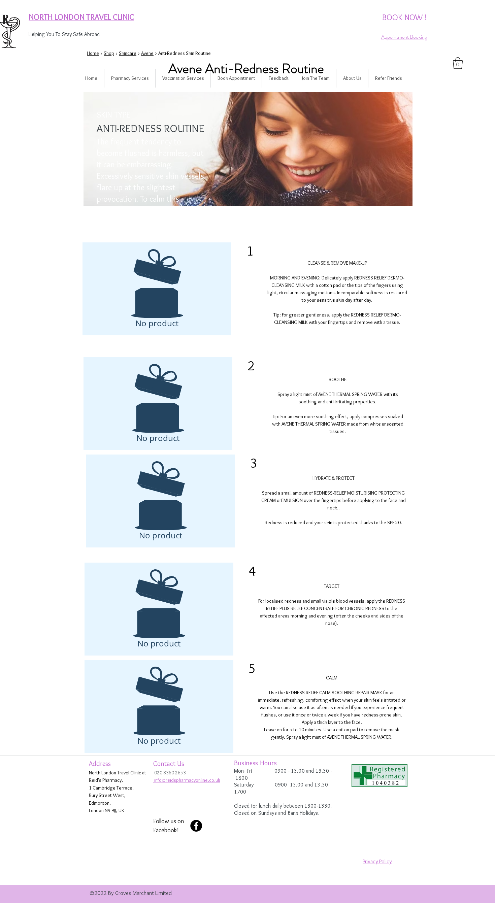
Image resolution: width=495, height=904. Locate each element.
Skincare (127, 53)
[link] (458, 63)
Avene (147, 53)
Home (93, 53)
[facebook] (196, 826)
